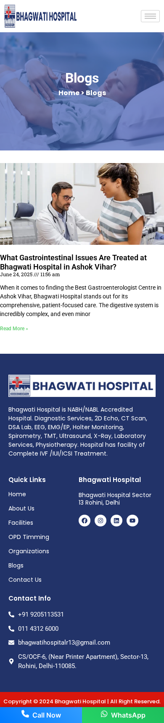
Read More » (14, 329)
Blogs (16, 565)
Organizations (28, 551)
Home (17, 494)
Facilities (20, 522)
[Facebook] (84, 520)
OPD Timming (28, 537)
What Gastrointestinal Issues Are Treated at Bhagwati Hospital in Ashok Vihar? (73, 262)
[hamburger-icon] (150, 16)
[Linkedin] (116, 520)
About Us (21, 508)
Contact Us (25, 579)
